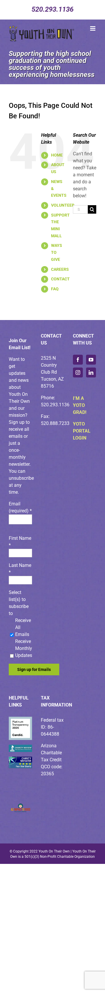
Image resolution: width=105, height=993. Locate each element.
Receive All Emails (23, 627)
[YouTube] (91, 360)
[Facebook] (78, 360)
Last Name (20, 569)
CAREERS (60, 269)
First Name (20, 541)
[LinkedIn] (91, 372)
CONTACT (60, 279)
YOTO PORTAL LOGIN (81, 431)
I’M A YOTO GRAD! (79, 405)
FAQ (55, 289)
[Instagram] (78, 372)
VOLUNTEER (62, 205)
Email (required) (20, 507)
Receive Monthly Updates (23, 648)
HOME (57, 155)
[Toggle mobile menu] (93, 28)
